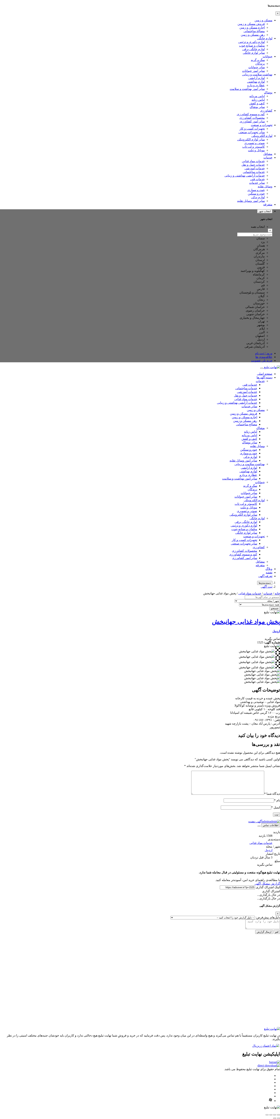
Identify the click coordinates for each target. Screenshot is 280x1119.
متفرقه (267, 204)
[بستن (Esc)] (267, 1114)
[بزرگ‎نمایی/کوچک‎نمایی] (278, 1114)
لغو (276, 931)
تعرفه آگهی (265, 576)
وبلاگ (269, 568)
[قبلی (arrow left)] (278, 1118)
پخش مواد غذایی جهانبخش (246, 621)
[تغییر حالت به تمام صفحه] (274, 1114)
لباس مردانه (257, 96)
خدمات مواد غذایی (253, 161)
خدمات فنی (257, 179)
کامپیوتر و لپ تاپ (253, 146)
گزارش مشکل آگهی (267, 883)
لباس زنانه (258, 99)
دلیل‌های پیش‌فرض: (268, 917)
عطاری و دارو (256, 85)
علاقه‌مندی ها (263, 356)
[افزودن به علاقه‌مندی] (259, 826)
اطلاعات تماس (270, 825)
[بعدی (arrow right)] (274, 1118)
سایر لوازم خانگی (254, 52)
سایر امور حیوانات (253, 70)
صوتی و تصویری (254, 143)
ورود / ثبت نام (263, 353)
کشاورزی (266, 110)
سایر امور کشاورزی (252, 121)
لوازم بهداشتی (256, 81)
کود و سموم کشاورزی (251, 114)
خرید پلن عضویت (261, 360)
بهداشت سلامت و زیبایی (257, 74)
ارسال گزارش (264, 931)
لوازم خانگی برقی (253, 49)
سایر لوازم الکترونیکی (251, 139)
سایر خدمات (257, 182)
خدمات (267, 157)
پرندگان (260, 63)
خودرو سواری (256, 190)
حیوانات (267, 56)
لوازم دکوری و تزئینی (251, 42)
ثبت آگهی (266, 586)
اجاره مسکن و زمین (252, 27)
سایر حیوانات (256, 67)
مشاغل (267, 153)
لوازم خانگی (264, 38)
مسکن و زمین (263, 20)
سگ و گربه (258, 60)
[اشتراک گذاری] (270, 1114)
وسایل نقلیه (265, 186)
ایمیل (275, 807)
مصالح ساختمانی (254, 31)
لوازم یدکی (258, 197)
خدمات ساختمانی (254, 172)
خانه (277, 593)
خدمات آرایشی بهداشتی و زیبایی (245, 175)
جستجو (274, 608)
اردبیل (276, 631)
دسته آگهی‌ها (264, 377)
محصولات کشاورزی (252, 117)
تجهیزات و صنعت (261, 125)
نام (277, 800)
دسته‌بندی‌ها (265, 582)
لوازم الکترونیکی (261, 135)
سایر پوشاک (257, 107)
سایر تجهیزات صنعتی (251, 132)
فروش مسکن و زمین (251, 23)
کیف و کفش (257, 103)
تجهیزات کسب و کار (252, 128)
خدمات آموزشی (255, 168)
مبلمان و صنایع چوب (252, 45)
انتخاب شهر (265, 211)
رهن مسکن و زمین (253, 34)
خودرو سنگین (256, 193)
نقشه (269, 572)
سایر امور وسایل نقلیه (251, 200)
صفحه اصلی (264, 373)
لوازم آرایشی (256, 78)
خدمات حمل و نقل (253, 164)
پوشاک (268, 92)
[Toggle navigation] (261, 368)
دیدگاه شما (272, 793)
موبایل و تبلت (256, 150)
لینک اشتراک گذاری (268, 887)
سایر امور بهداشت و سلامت (247, 88)
